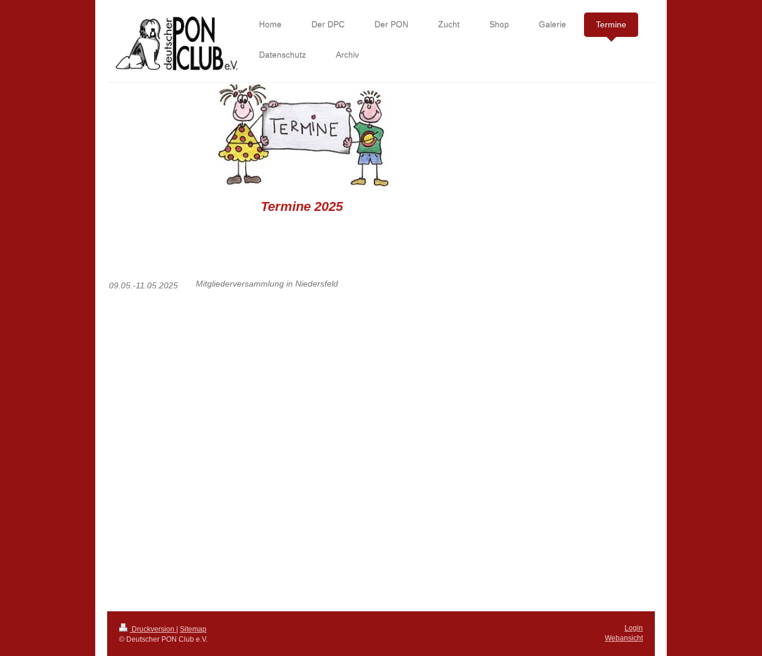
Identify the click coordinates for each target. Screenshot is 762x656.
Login (633, 628)
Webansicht (624, 638)
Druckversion (153, 629)
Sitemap (193, 629)
